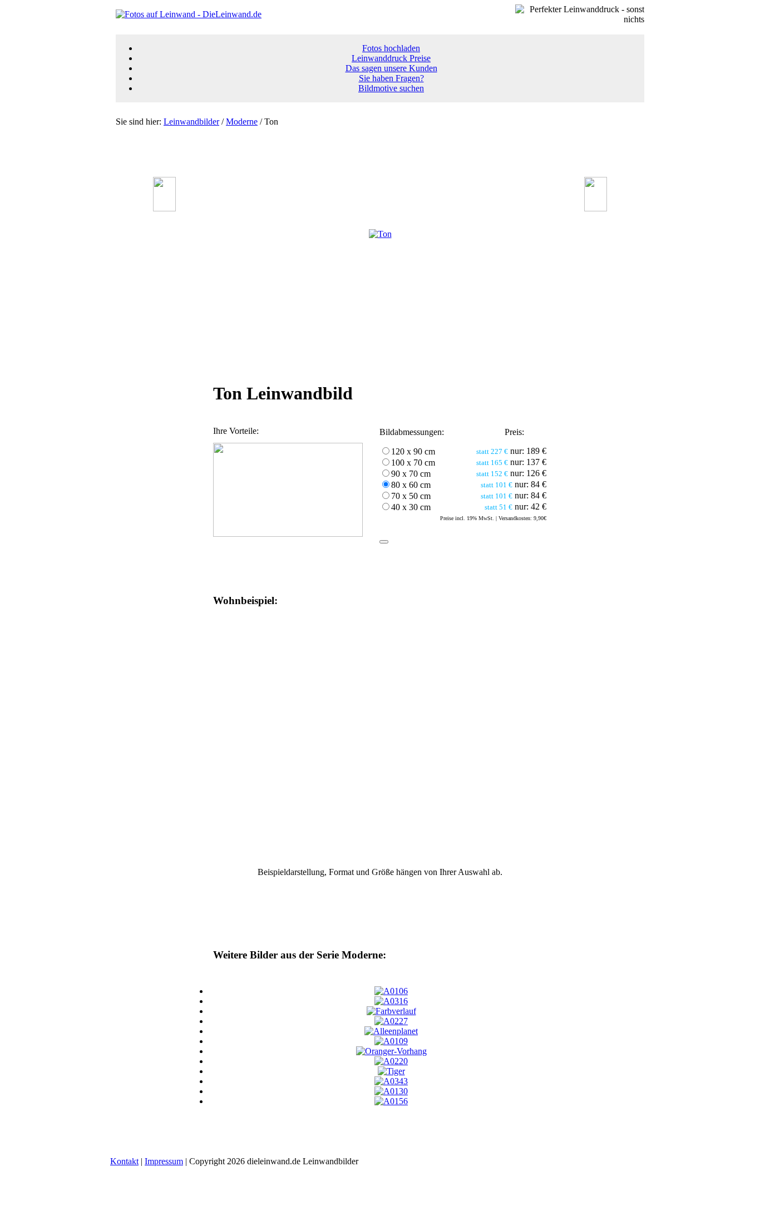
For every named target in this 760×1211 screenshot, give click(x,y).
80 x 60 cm (411, 485)
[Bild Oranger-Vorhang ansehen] (391, 1051)
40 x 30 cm (411, 507)
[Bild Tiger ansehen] (391, 1071)
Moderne (242, 121)
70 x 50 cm (411, 496)
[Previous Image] (164, 208)
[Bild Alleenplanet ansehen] (391, 1031)
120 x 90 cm (413, 451)
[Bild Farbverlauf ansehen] (391, 1011)
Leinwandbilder (191, 121)
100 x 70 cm (413, 462)
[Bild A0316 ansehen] (391, 1001)
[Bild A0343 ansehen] (391, 1081)
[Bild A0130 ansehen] (391, 1091)
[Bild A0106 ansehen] (391, 991)
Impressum (164, 1161)
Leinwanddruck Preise (391, 58)
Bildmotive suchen (391, 88)
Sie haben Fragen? (391, 78)
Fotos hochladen (391, 48)
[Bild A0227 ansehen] (391, 1021)
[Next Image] (595, 208)
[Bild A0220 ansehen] (391, 1061)
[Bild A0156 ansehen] (391, 1101)
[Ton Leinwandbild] (380, 234)
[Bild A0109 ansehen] (391, 1041)
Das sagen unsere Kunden (391, 68)
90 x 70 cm (411, 473)
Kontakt (124, 1161)
